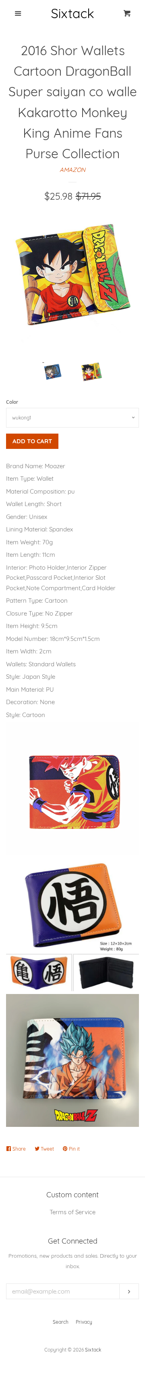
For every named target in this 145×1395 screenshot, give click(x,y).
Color (12, 402)
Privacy (84, 1322)
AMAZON (72, 170)
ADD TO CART (32, 441)
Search (60, 1322)
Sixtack (93, 1350)
